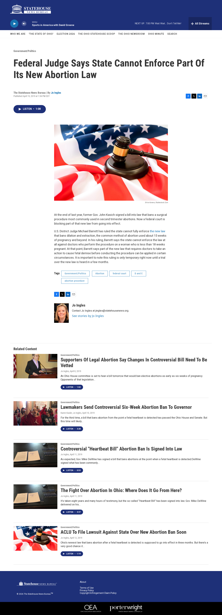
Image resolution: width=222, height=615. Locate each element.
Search (172, 34)
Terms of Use (87, 588)
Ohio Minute (156, 34)
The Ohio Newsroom (131, 34)
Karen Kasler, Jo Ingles (71, 413)
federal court (119, 273)
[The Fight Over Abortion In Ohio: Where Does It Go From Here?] (35, 496)
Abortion (99, 273)
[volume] (24, 23)
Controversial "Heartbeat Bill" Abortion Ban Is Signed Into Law (121, 449)
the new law (157, 231)
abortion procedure (75, 280)
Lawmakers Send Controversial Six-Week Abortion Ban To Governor (126, 407)
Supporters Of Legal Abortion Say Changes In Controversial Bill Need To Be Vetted (134, 362)
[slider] (29, 23)
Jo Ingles (56, 92)
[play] (14, 24)
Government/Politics (24, 51)
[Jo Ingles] (61, 313)
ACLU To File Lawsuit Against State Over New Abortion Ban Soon (123, 532)
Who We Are (18, 34)
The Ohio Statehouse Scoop (96, 34)
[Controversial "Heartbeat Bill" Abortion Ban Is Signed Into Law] (35, 455)
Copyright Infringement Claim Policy (98, 593)
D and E (139, 273)
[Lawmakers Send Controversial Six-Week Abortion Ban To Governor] (35, 413)
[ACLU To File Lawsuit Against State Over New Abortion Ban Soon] (35, 538)
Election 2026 (66, 34)
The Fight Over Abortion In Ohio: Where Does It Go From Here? (121, 490)
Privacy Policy (87, 590)
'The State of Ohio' (41, 34)
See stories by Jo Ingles (88, 316)
